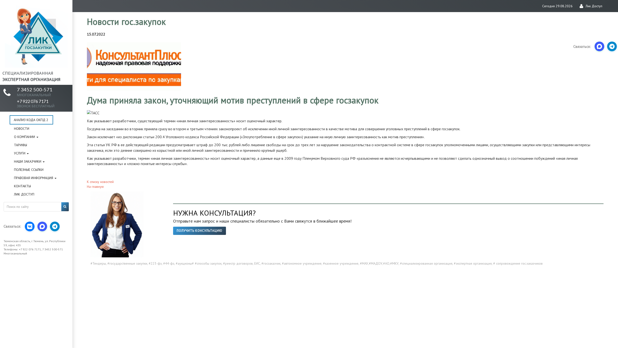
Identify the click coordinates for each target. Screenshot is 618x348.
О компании (25, 137)
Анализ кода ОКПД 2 (31, 120)
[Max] (42, 226)
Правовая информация (34, 178)
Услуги (20, 153)
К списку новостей (100, 182)
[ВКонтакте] (30, 226)
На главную (95, 186)
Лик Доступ (24, 194)
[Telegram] (55, 226)
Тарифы (20, 145)
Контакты (22, 186)
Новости (21, 128)
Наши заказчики (28, 161)
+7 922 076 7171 (36, 103)
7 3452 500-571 (34, 92)
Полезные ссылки (28, 169)
